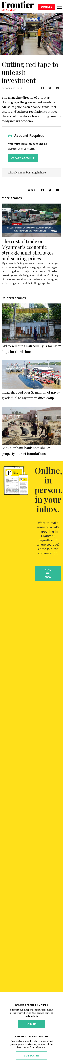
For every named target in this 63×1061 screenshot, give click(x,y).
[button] (42, 88)
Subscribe (31, 1055)
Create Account (23, 158)
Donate (46, 6)
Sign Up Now (48, 573)
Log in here (39, 172)
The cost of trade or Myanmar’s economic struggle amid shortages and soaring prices (28, 249)
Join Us (31, 1024)
